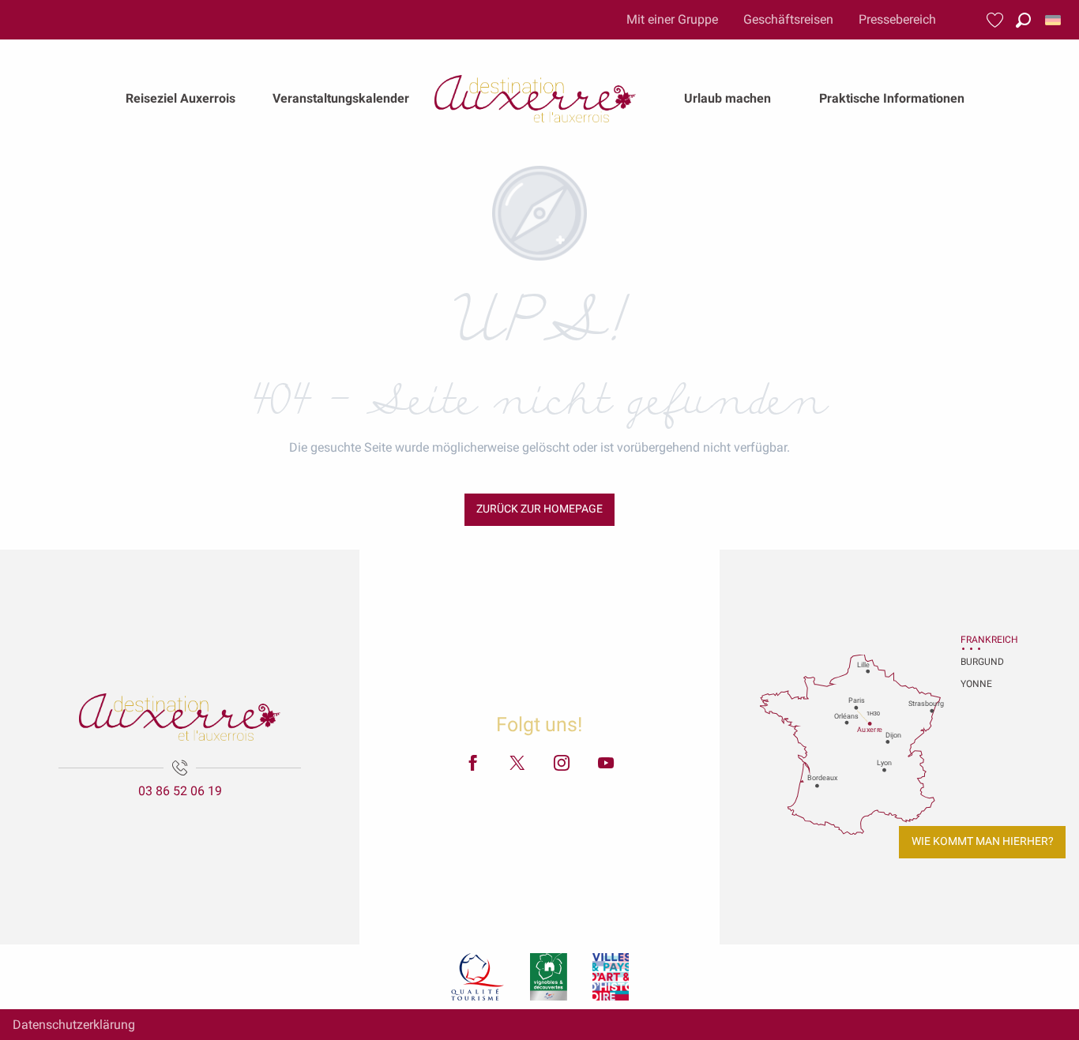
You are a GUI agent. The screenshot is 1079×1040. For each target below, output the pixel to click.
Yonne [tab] (976, 683)
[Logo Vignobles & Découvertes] (548, 976)
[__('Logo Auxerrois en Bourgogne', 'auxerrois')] (179, 717)
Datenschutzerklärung (74, 1024)
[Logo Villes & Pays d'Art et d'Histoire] (610, 976)
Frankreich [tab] (980, 639)
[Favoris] (996, 20)
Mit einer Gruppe (672, 19)
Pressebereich (897, 19)
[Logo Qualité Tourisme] (477, 976)
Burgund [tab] (980, 661)
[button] (1023, 20)
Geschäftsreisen (788, 19)
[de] (1054, 20)
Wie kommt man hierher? (983, 841)
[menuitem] (180, 99)
